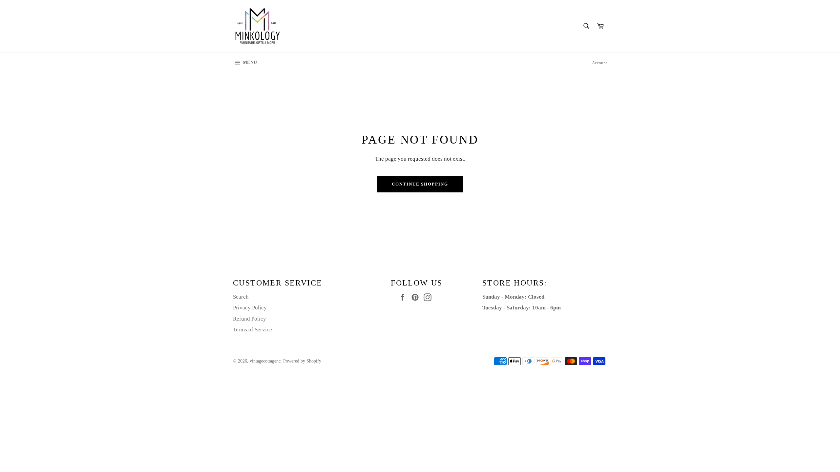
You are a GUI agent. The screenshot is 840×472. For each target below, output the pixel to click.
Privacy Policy (250, 308)
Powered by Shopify (302, 361)
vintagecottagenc (265, 361)
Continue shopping (420, 184)
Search (241, 297)
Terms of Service (252, 329)
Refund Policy (249, 319)
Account (599, 62)
